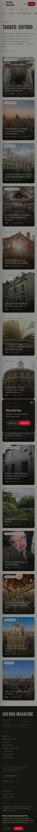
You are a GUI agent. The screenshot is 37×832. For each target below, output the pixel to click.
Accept (18, 828)
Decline (7, 828)
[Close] (31, 402)
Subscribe (24, 423)
